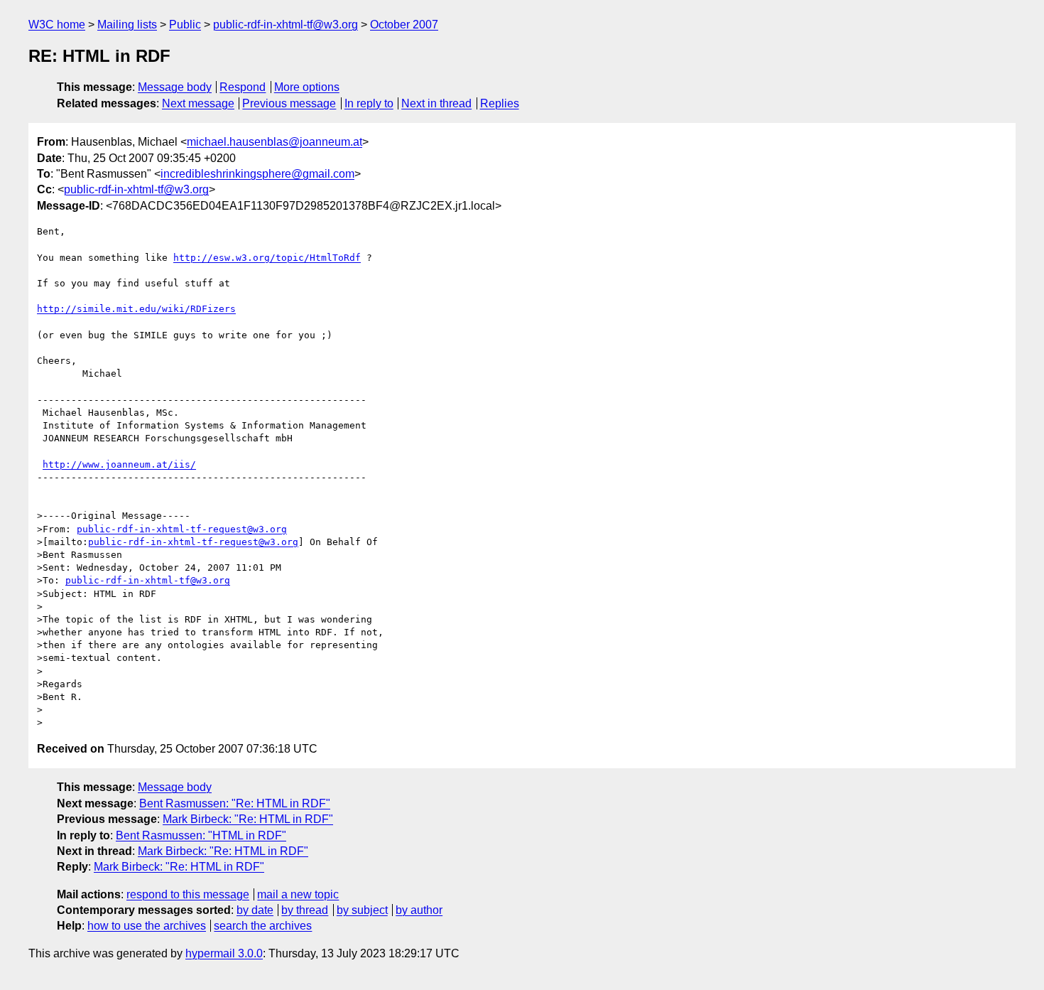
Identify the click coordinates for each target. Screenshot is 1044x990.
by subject (362, 910)
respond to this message (187, 894)
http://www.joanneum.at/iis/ (119, 464)
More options (306, 87)
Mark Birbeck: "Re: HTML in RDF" (248, 819)
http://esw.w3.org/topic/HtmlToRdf (267, 257)
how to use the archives (146, 926)
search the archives (263, 926)
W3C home (56, 24)
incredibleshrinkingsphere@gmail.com (257, 174)
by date (254, 910)
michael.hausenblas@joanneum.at (274, 142)
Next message (198, 103)
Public (185, 24)
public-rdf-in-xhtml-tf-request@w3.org (182, 529)
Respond (242, 87)
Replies (499, 103)
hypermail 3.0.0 (224, 953)
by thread (304, 910)
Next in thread (436, 103)
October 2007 (404, 24)
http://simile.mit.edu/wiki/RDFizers (136, 308)
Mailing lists (127, 24)
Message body (175, 87)
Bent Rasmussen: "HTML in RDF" (201, 835)
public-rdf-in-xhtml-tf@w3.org (285, 24)
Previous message (289, 103)
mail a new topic (298, 894)
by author (419, 910)
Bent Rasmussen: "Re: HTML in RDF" (234, 803)
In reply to (368, 103)
